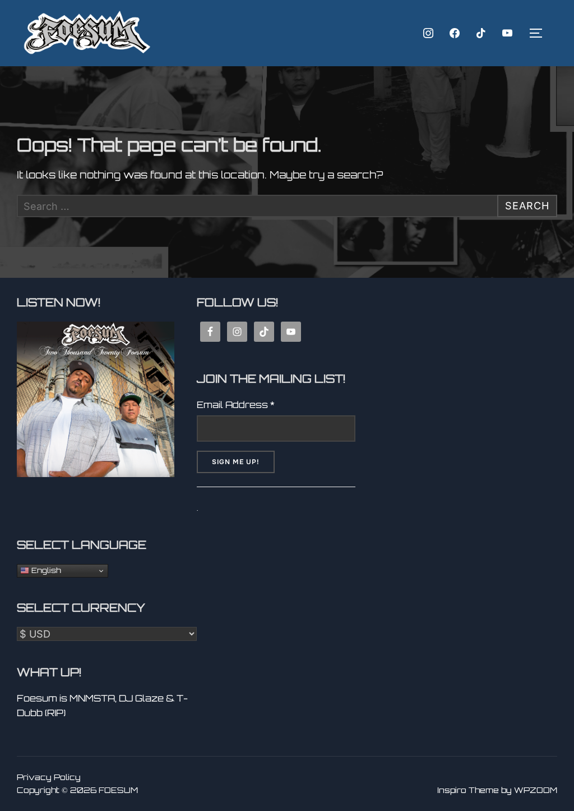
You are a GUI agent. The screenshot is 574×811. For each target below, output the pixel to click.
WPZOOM (535, 790)
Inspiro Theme (468, 790)
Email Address (236, 404)
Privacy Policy (49, 777)
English (45, 570)
